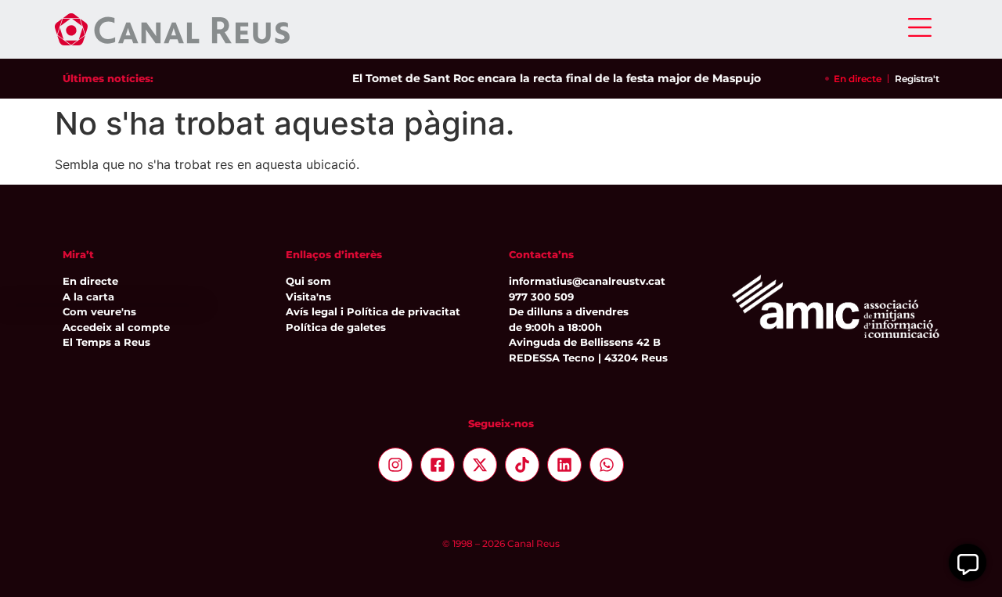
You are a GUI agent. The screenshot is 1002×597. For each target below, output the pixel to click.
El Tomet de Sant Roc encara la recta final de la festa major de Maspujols (555, 78)
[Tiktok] (522, 465)
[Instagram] (395, 465)
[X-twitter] (480, 465)
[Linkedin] (564, 465)
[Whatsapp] (606, 465)
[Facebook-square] (437, 465)
